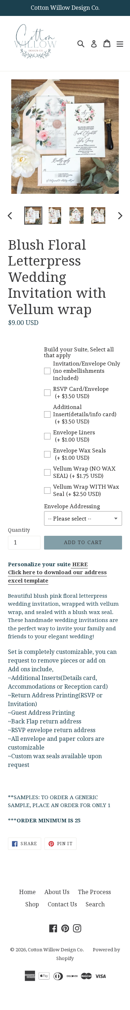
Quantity (19, 530)
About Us (56, 892)
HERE (79, 564)
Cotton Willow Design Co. (56, 949)
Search (95, 904)
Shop (32, 904)
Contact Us (62, 904)
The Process (94, 892)
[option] (33, 215)
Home (27, 892)
